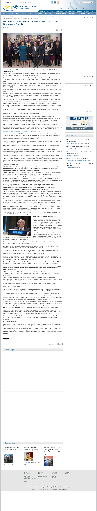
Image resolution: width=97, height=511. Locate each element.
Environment (38, 13)
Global (92, 11)
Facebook (67, 474)
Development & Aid (14, 13)
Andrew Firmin (70, 155)
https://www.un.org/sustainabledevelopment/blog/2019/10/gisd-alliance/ (21, 131)
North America (86, 11)
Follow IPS (67, 472)
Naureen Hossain (8, 464)
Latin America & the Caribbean (62, 11)
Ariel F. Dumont (27, 462)
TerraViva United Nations (23, 18)
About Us (54, 476)
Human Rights (48, 13)
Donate (53, 474)
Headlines (49, 16)
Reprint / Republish (42, 476)
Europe (52, 11)
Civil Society (81, 13)
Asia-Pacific (46, 11)
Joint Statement (21, 147)
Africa (41, 11)
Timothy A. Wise (70, 160)
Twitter (66, 473)
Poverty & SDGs (13, 18)
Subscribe (40, 474)
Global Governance (60, 13)
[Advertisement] (33, 371)
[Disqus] (33, 417)
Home (4, 13)
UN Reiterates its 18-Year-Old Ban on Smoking (78, 146)
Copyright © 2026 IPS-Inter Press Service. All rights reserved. (44, 489)
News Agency (24, 8)
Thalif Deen (8, 28)
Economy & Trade (27, 13)
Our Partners (55, 473)
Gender (90, 13)
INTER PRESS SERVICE (27, 7)
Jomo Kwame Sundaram (82, 160)
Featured (23, 16)
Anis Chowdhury (70, 143)
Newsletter (40, 472)
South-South (71, 13)
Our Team (54, 477)
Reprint (50, 29)
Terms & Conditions (62, 489)
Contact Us (54, 472)
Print (59, 29)
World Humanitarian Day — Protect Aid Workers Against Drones (12, 449)
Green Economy (42, 16)
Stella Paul (69, 167)
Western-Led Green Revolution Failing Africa (77, 158)
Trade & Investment (34, 18)
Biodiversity (75, 167)
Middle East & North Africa (76, 11)
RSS (39, 473)
